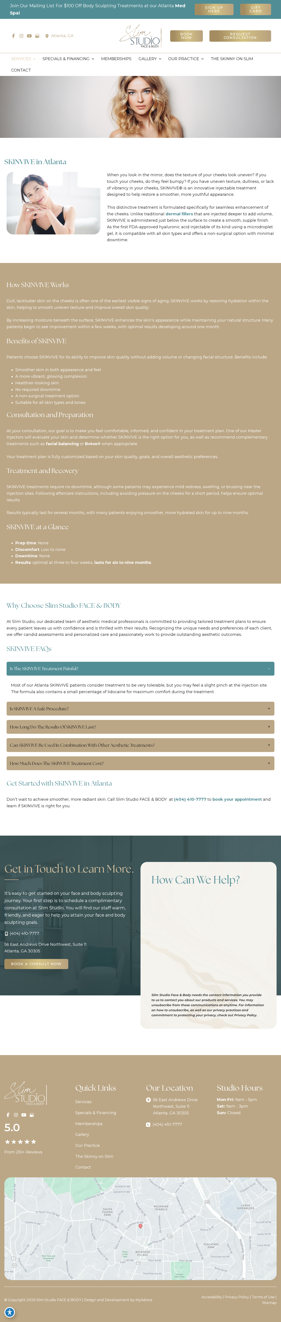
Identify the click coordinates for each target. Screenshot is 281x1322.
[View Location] (48, 36)
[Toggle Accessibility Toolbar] (9, 1312)
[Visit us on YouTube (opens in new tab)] (29, 36)
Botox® (93, 443)
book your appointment (237, 799)
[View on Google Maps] (140, 1228)
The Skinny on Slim (94, 1156)
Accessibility (212, 1297)
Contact (83, 1167)
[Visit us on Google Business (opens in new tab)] (37, 36)
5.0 (12, 1127)
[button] (214, 9)
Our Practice (87, 1145)
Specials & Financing (95, 1112)
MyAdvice (143, 1300)
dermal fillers (179, 214)
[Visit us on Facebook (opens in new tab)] (13, 36)
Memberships (89, 1123)
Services (83, 1101)
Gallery (82, 1134)
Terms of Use (263, 1297)
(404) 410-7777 (190, 799)
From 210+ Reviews (23, 1152)
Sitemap (269, 1303)
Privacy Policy (237, 1297)
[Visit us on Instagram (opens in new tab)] (21, 36)
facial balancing (62, 443)
